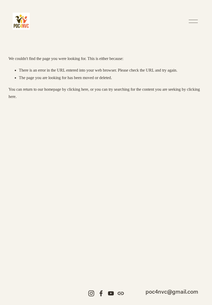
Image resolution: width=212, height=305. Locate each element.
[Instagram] (91, 293)
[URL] (121, 293)
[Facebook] (101, 293)
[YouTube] (111, 293)
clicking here (77, 89)
